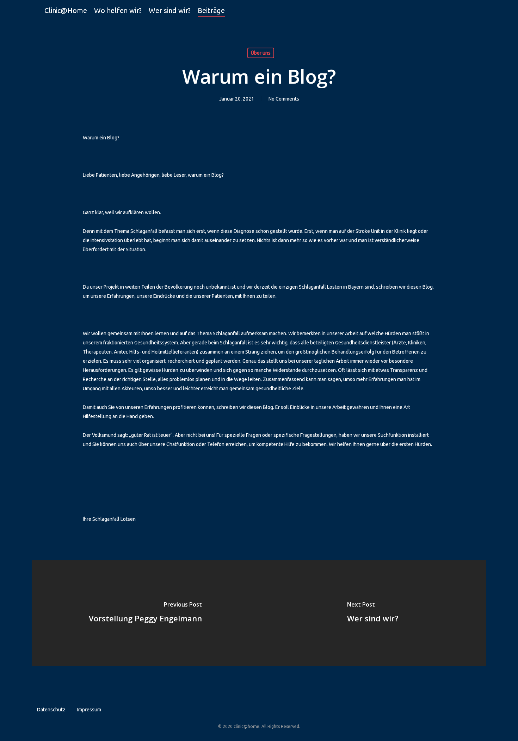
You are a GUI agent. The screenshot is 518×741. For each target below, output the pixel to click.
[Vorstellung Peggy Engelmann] (145, 613)
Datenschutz (51, 709)
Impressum (89, 709)
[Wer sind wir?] (372, 613)
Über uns (261, 53)
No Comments (284, 99)
